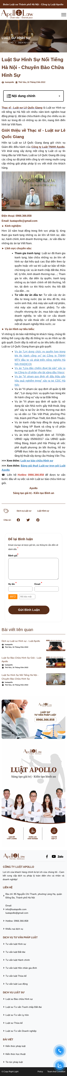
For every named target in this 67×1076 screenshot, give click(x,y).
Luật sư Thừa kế (14, 1023)
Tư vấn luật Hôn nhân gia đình (21, 968)
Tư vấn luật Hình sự (16, 944)
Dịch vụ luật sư (26, 43)
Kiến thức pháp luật (16, 1046)
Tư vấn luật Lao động (17, 984)
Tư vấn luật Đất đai (15, 952)
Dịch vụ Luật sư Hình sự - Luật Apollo (21, 641)
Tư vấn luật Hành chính (18, 960)
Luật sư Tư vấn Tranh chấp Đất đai (24, 1007)
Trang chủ (7, 43)
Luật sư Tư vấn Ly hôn (17, 1015)
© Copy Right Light (10, 1071)
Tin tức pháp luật (14, 1062)
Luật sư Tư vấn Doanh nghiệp (21, 1031)
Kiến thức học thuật (16, 1054)
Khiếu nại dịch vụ (14, 929)
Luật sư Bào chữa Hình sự (19, 999)
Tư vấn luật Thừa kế (16, 976)
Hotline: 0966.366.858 (17, 921)
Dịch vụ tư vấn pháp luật (20, 937)
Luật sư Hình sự (16, 38)
